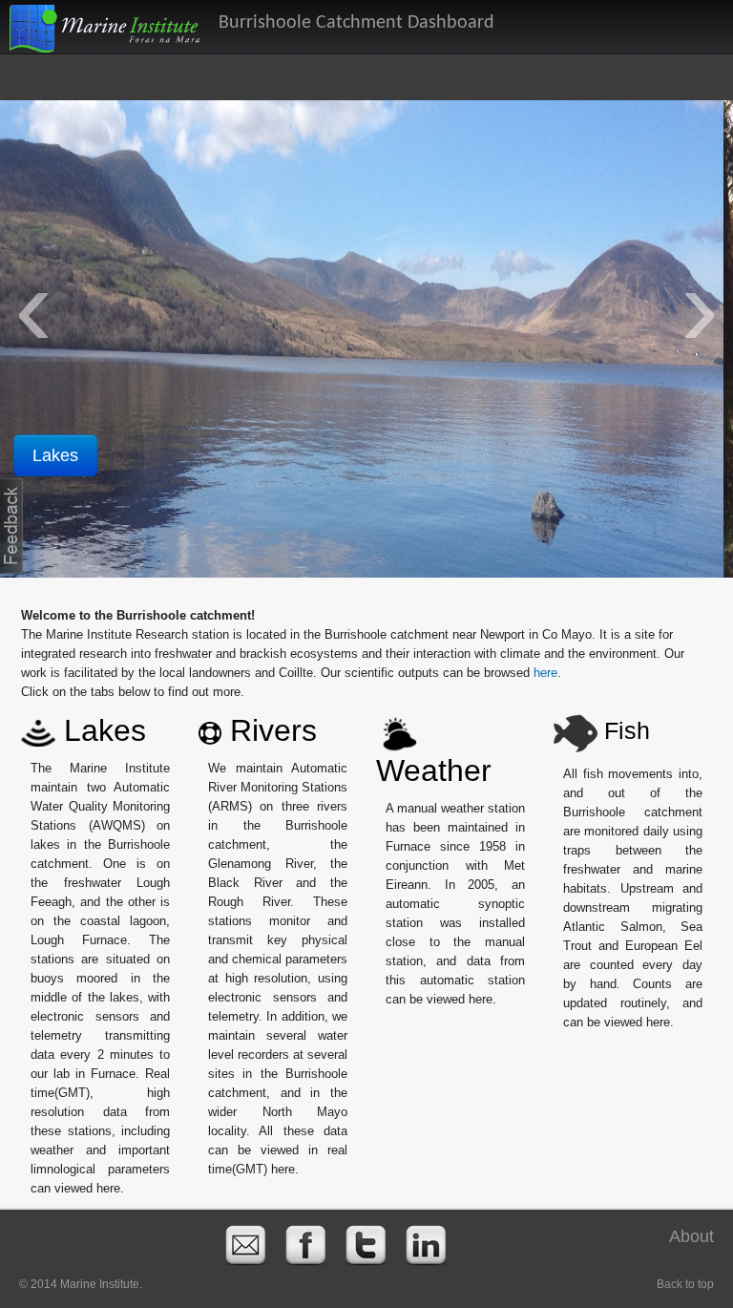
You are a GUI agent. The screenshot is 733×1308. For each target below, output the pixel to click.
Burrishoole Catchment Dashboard (356, 22)
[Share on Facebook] (305, 1245)
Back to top (685, 1284)
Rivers (66, 455)
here (545, 672)
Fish (623, 731)
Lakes (100, 730)
